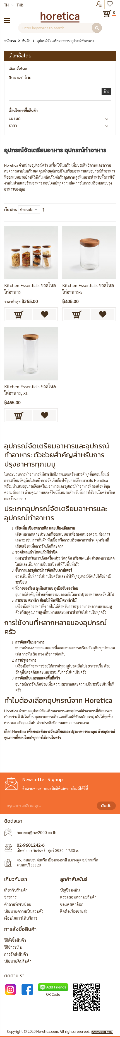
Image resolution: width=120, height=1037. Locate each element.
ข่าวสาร (10, 896)
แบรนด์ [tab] (14, 118)
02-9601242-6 (31, 845)
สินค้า (26, 40)
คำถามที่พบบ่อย (17, 904)
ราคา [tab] (13, 125)
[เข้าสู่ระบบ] (98, 4)
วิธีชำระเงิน (13, 946)
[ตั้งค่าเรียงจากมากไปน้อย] (43, 210)
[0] (107, 13)
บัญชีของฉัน (70, 889)
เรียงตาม (10, 209)
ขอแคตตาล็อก (71, 904)
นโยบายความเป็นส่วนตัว (24, 911)
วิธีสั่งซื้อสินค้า (15, 940)
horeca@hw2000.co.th (36, 832)
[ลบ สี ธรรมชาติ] (29, 77)
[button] (44, 314)
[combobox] (60, 28)
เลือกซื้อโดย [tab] (20, 55)
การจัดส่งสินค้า (16, 953)
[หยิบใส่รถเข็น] (19, 314)
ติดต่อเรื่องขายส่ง (73, 911)
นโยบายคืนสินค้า (18, 960)
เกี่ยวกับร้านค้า (16, 889)
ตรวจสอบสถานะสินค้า (78, 896)
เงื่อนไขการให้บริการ (20, 918)
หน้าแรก (10, 40)
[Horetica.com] (60, 21)
